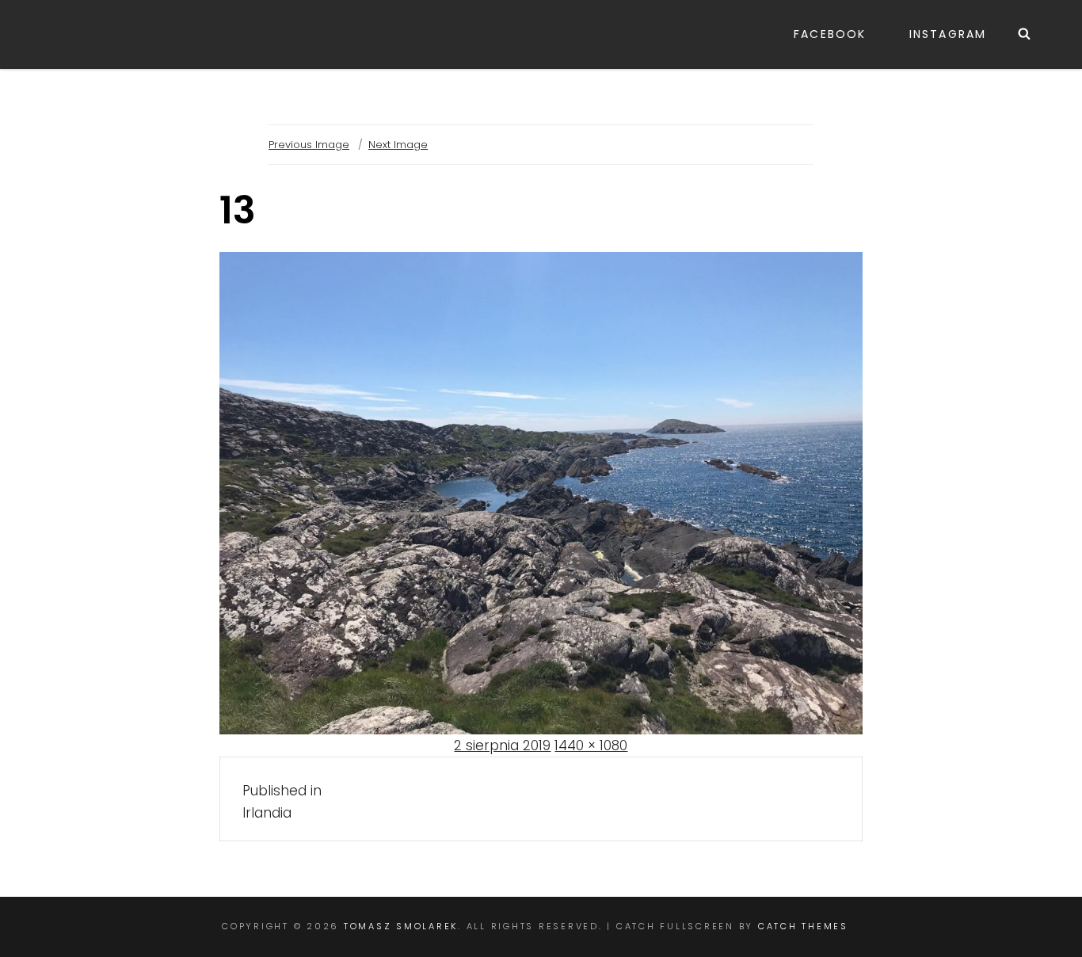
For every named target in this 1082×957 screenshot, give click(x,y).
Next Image (398, 144)
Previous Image (309, 144)
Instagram (947, 34)
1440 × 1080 (590, 745)
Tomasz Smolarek (401, 926)
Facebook (830, 34)
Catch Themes (803, 926)
